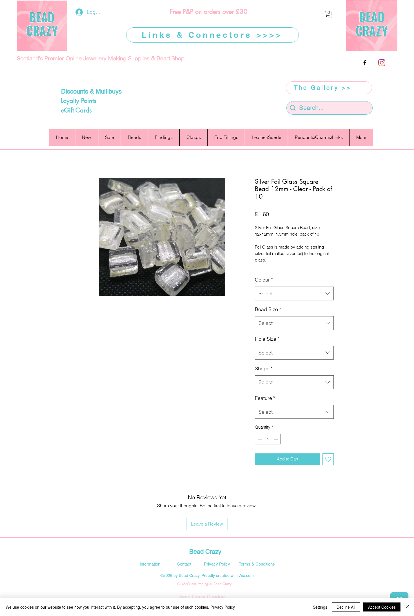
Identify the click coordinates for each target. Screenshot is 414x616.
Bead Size (268, 309)
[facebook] (364, 62)
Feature (265, 398)
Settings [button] (320, 607)
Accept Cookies (382, 607)
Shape (264, 368)
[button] (328, 14)
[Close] (407, 606)
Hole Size (267, 339)
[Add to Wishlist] (328, 459)
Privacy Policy (222, 607)
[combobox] (294, 294)
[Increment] (276, 439)
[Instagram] (381, 62)
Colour (264, 279)
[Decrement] (259, 439)
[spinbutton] (268, 439)
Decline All (346, 607)
